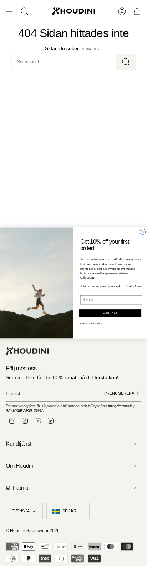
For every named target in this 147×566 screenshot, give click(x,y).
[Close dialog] (143, 232)
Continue (110, 312)
